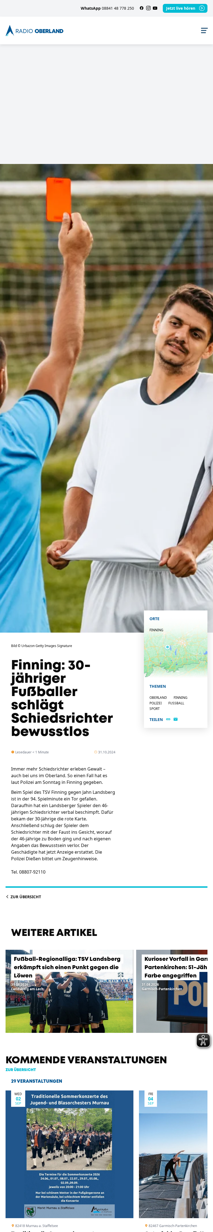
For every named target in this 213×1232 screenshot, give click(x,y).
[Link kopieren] (168, 719)
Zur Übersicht (25, 896)
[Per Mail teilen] (176, 719)
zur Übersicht (21, 1070)
